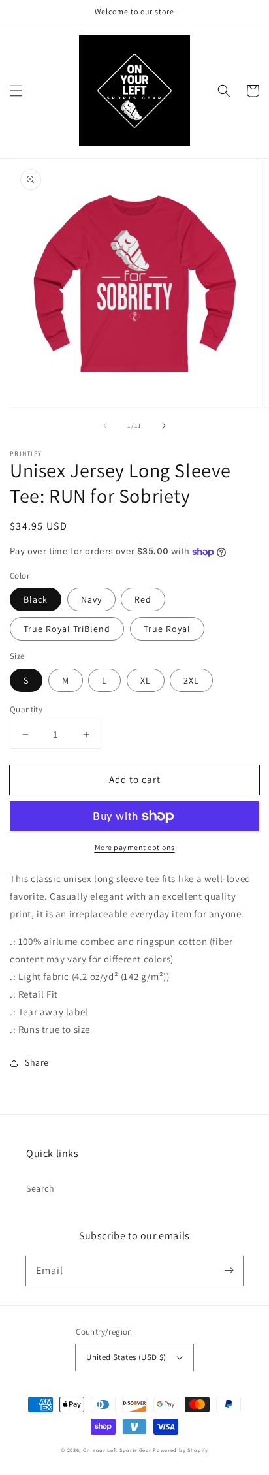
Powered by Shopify (180, 1449)
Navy (91, 599)
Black (36, 599)
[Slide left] (105, 425)
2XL (191, 680)
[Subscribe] (228, 1270)
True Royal (167, 629)
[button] (16, 90)
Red (142, 599)
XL (145, 680)
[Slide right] (164, 425)
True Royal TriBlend (67, 629)
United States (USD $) (126, 1357)
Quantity (26, 709)
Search (40, 1188)
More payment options (135, 847)
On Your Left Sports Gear (117, 1449)
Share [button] (37, 1062)
